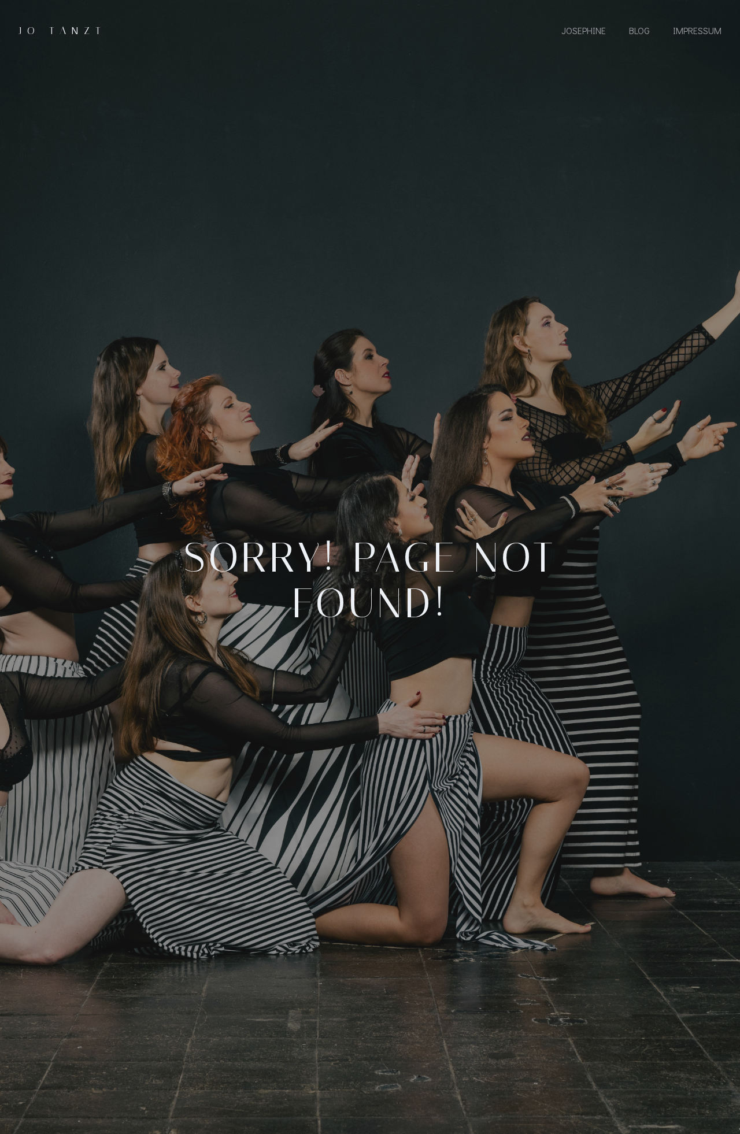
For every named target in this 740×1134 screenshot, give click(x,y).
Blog (639, 30)
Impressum (697, 30)
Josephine (583, 30)
